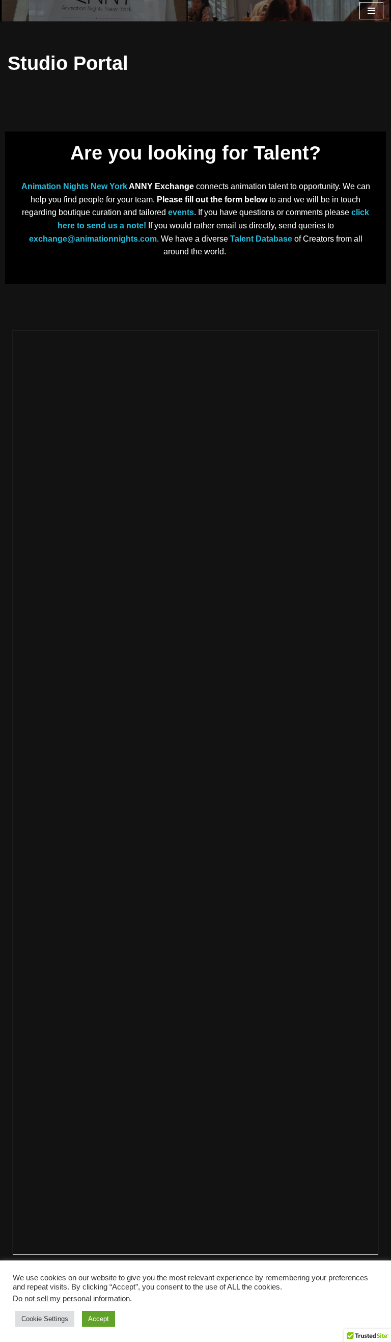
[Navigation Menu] (371, 10)
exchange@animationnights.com (93, 238)
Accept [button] (98, 1319)
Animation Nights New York (74, 186)
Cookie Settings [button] (44, 1319)
